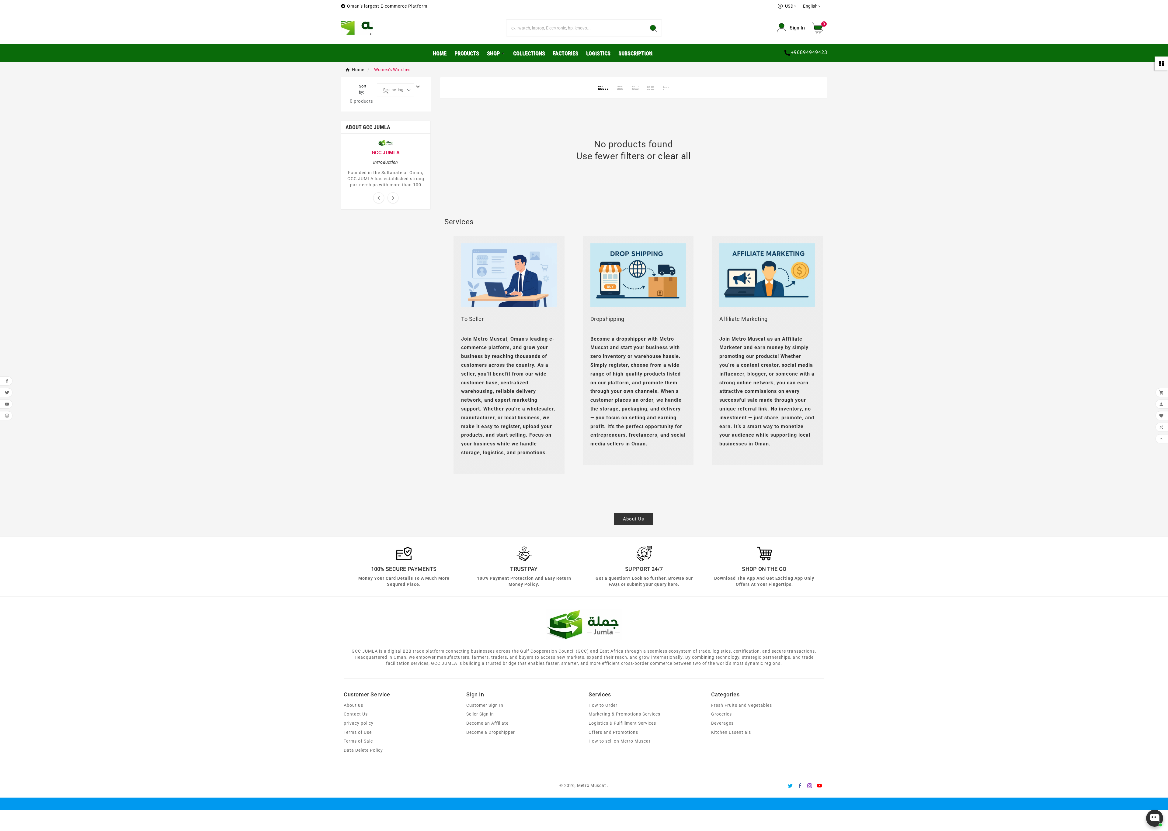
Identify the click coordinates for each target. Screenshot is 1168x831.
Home (358, 69)
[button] (819, 28)
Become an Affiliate (487, 723)
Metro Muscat (591, 785)
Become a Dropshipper (490, 732)
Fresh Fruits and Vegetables (741, 705)
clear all (674, 156)
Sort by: (363, 89)
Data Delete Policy (363, 750)
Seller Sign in (480, 714)
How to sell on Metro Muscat (620, 741)
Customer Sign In (484, 705)
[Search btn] (653, 28)
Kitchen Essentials (731, 732)
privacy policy (359, 723)
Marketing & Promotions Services (624, 714)
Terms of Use (358, 732)
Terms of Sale (358, 741)
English (812, 6)
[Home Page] (357, 27)
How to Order (603, 705)
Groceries (721, 714)
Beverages (722, 723)
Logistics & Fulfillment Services (622, 723)
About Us (633, 519)
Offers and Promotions (613, 732)
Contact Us (356, 714)
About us (353, 705)
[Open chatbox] (1154, 818)
